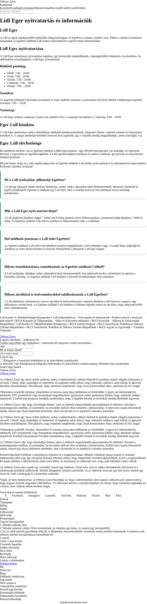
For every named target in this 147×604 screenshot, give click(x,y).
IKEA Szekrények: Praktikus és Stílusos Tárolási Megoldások (61, 327)
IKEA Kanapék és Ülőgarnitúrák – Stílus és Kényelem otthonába (52, 320)
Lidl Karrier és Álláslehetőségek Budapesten (25, 317)
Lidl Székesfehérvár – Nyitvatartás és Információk (81, 317)
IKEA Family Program (82, 323)
